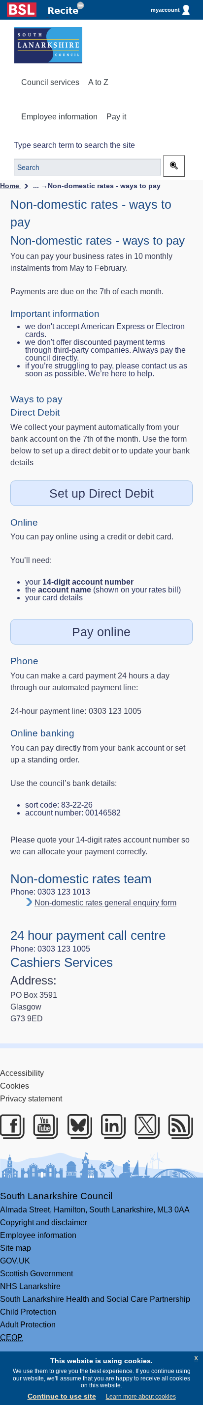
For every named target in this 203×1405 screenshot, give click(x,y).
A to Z (98, 82)
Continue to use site (62, 1396)
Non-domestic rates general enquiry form (105, 903)
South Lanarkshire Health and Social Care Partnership (95, 1299)
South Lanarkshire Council (56, 1196)
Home (10, 186)
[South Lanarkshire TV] (44, 1126)
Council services (50, 82)
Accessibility (22, 1073)
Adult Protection (28, 1325)
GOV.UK (15, 1261)
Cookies (14, 1086)
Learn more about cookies (141, 1396)
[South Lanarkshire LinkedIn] (111, 1126)
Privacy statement (31, 1099)
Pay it (116, 116)
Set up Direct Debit (101, 493)
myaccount (165, 10)
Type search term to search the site (74, 145)
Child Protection (28, 1312)
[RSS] (179, 1126)
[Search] (174, 166)
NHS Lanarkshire (30, 1286)
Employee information (59, 116)
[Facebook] (10, 1126)
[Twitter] (145, 1126)
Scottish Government (36, 1273)
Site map (15, 1248)
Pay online (101, 632)
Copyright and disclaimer (43, 1222)
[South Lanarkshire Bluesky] (78, 1126)
